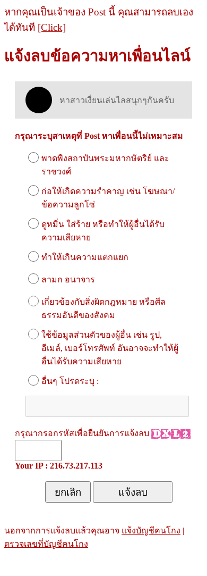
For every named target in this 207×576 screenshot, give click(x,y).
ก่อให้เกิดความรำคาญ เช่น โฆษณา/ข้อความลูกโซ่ (108, 198)
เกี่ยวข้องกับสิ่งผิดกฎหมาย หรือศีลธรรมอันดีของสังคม (103, 308)
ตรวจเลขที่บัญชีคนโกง (46, 543)
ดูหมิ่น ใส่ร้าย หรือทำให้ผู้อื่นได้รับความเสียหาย (103, 231)
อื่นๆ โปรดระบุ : (70, 381)
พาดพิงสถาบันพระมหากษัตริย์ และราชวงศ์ (105, 165)
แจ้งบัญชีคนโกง (151, 530)
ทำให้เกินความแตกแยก (84, 257)
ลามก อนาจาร (68, 279)
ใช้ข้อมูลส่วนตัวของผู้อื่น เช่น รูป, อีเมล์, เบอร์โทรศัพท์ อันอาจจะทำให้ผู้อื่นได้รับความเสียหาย (109, 348)
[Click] (52, 27)
